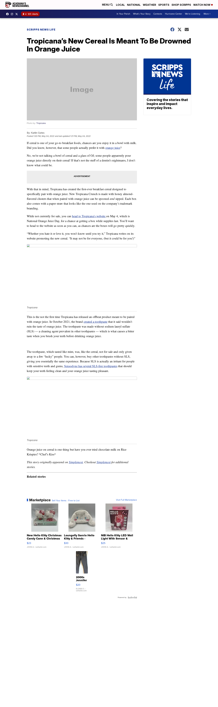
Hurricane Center (173, 14)
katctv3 (8, 14)
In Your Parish (123, 14)
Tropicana (41, 123)
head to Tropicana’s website (89, 216)
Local (120, 4)
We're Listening (192, 14)
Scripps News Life (41, 29)
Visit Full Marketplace (126, 500)
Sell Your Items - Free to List (65, 501)
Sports (163, 4)
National (134, 4)
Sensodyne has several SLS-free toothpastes (90, 366)
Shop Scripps (181, 4)
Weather (149, 4)
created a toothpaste (95, 322)
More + (207, 14)
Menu (106, 4)
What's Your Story (141, 14)
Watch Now (202, 4)
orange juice (112, 148)
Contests (157, 14)
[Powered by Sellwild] (132, 597)
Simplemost (76, 462)
